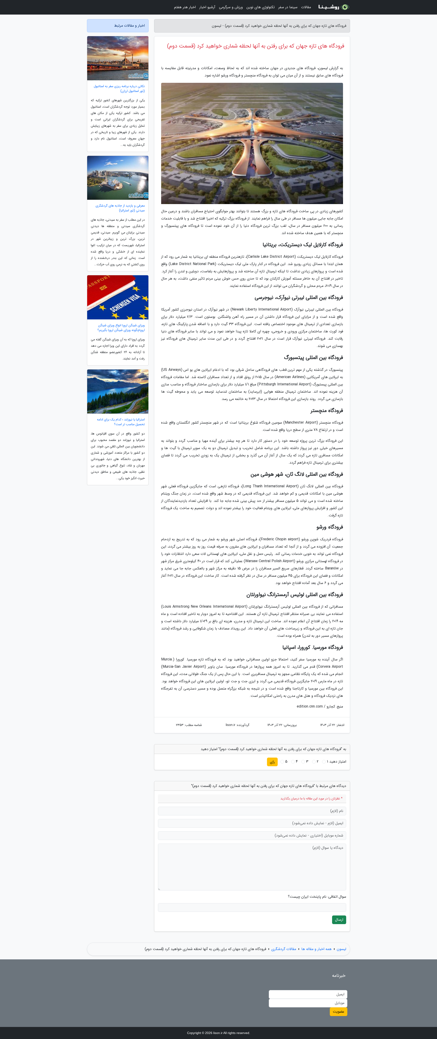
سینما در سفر (287, 7)
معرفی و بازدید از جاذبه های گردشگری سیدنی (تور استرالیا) (120, 208)
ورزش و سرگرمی (231, 7)
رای (272, 762)
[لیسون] (333, 7)
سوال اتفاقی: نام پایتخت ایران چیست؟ (317, 897)
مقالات (306, 7)
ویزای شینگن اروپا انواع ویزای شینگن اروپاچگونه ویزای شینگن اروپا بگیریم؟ (121, 328)
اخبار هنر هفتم (185, 7)
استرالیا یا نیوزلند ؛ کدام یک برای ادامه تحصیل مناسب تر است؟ (121, 422)
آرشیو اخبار (207, 7)
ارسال (339, 920)
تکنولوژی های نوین (260, 7)
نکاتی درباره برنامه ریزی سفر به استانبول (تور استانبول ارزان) (119, 89)
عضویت (338, 1011)
